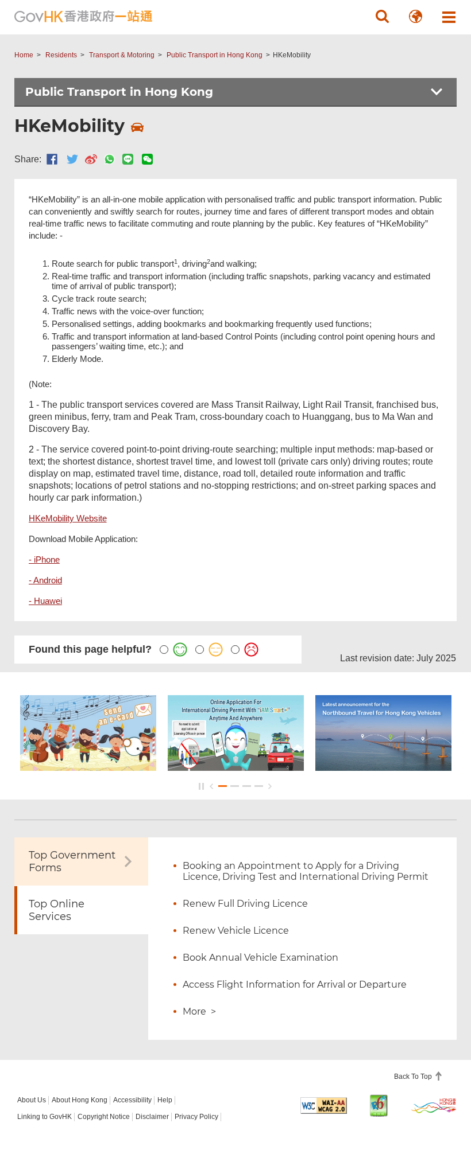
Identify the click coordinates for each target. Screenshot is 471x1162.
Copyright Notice (104, 1117)
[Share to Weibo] (91, 159)
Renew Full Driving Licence (245, 903)
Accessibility (132, 1100)
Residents (61, 55)
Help (164, 1100)
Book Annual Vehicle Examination (260, 957)
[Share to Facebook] (52, 159)
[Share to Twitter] (72, 159)
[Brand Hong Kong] (434, 1105)
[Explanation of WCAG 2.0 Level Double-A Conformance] (323, 1105)
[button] (382, 16)
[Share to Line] (127, 159)
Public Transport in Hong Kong (214, 55)
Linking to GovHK (44, 1117)
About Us (31, 1100)
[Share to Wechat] (147, 159)
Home (23, 55)
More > (199, 1011)
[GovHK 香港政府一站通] (83, 16)
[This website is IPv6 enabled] (379, 1105)
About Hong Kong (79, 1100)
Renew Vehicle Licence (236, 930)
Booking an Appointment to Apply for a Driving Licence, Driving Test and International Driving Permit (305, 871)
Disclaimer (152, 1117)
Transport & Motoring (122, 55)
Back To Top (414, 1077)
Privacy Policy (196, 1117)
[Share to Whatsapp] (109, 159)
